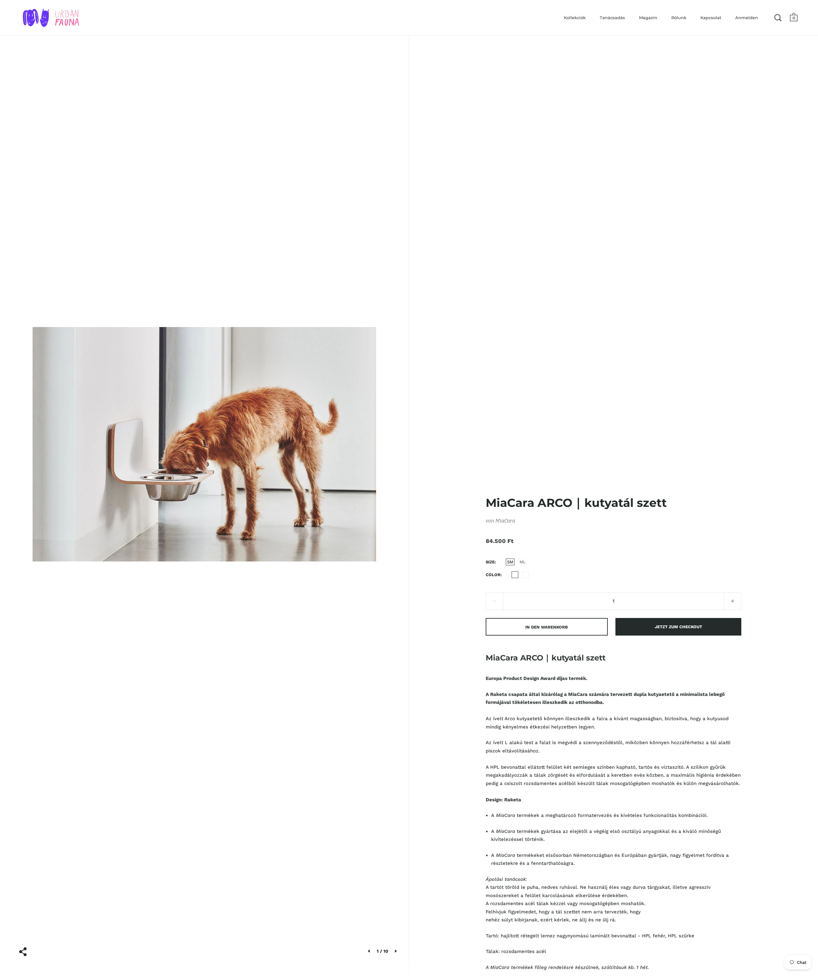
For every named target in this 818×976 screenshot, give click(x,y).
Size (490, 562)
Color (493, 574)
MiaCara (505, 521)
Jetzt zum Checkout (678, 626)
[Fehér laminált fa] (515, 574)
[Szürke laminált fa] (525, 574)
